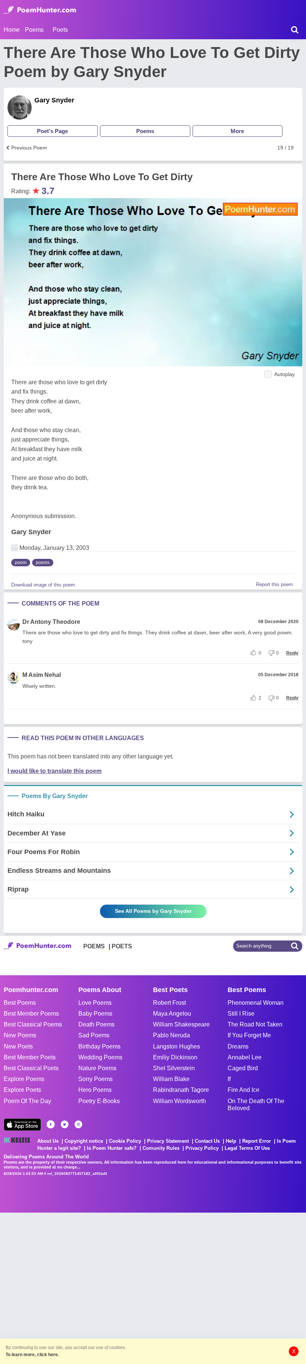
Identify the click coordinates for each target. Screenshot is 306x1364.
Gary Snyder (54, 100)
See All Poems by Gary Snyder (153, 911)
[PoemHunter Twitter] (64, 1124)
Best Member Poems (31, 1013)
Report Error (256, 1141)
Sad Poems (93, 1035)
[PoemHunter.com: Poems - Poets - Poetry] (40, 10)
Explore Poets (22, 1090)
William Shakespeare (181, 1024)
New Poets (18, 1046)
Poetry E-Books (99, 1101)
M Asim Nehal (41, 675)
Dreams (238, 1046)
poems (43, 562)
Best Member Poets (30, 1057)
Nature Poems (97, 1068)
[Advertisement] (112, 1287)
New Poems (20, 1035)
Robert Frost (169, 1003)
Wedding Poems (100, 1057)
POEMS (94, 946)
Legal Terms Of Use (247, 1148)
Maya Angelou (172, 1013)
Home (12, 30)
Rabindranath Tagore (181, 1090)
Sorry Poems (95, 1079)
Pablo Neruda (171, 1035)
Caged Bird (243, 1068)
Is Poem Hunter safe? (112, 1148)
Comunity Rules (161, 1148)
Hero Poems (95, 1090)
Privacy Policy (202, 1148)
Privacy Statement (168, 1141)
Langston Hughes (176, 1046)
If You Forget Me (249, 1035)
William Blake (171, 1079)
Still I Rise (241, 1013)
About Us (48, 1141)
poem (20, 562)
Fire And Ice (243, 1090)
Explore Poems (24, 1079)
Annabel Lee (245, 1057)
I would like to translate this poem (54, 771)
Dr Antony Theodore (51, 622)
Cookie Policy (125, 1141)
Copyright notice (84, 1141)
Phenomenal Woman (256, 1003)
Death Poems (96, 1024)
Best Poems (20, 1003)
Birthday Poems (99, 1046)
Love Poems (95, 1003)
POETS (122, 946)
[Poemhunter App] (22, 1124)
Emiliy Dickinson (175, 1057)
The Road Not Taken (255, 1024)
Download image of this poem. (43, 585)
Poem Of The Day (27, 1101)
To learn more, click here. (32, 1354)
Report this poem (274, 584)
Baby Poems (95, 1013)
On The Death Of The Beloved (256, 1104)
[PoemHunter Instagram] (78, 1124)
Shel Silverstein (174, 1068)
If (229, 1079)
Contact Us (207, 1141)
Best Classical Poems (33, 1024)
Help (231, 1141)
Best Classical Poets (31, 1068)
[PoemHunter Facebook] (51, 1124)
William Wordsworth (179, 1101)
